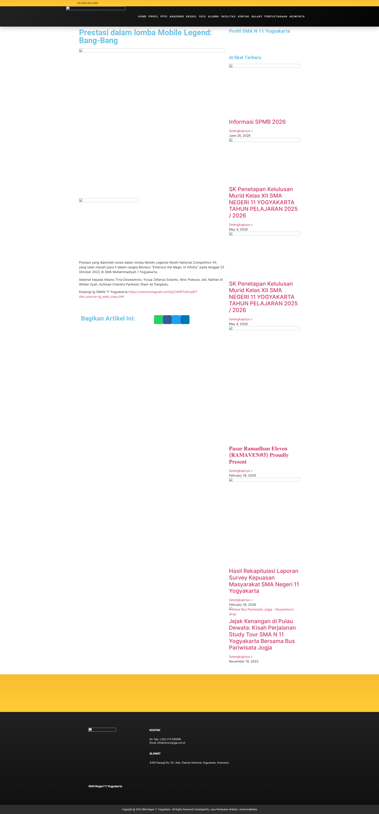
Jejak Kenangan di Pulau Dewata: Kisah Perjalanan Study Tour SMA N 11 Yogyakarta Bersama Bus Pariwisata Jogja (262, 634)
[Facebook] (297, 3)
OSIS (202, 16)
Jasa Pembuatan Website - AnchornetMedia (233, 809)
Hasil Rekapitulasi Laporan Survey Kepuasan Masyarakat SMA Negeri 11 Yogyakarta (264, 581)
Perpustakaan (276, 16)
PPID (163, 16)
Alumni (213, 16)
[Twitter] (305, 3)
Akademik (177, 16)
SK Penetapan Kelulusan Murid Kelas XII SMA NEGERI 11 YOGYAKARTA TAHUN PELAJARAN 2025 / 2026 (263, 202)
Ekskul (191, 16)
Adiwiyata (297, 16)
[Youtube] (290, 3)
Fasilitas (228, 16)
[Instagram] (283, 3)
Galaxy (256, 16)
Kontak (243, 16)
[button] (158, 319)
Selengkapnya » (241, 131)
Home (142, 16)
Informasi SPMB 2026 (257, 121)
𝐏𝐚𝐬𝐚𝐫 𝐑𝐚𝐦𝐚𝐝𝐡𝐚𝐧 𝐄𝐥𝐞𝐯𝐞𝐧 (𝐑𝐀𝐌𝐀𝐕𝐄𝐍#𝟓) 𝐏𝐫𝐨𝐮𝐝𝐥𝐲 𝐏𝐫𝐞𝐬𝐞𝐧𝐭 (259, 455)
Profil (153, 16)
